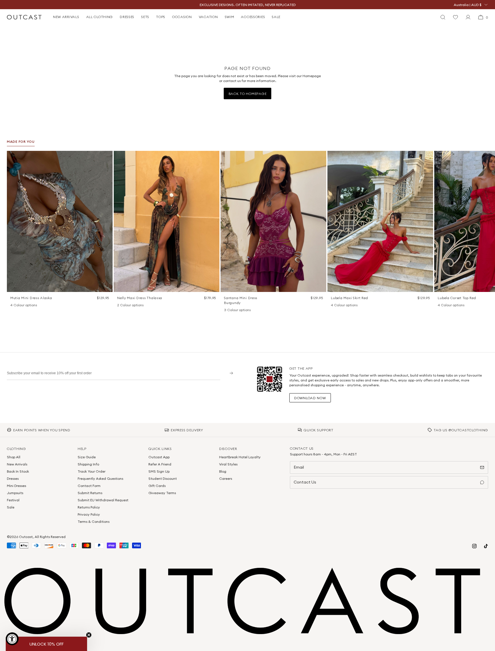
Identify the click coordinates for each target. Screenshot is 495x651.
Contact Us (305, 482)
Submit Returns (90, 493)
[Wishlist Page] (455, 17)
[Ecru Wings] (28, 305)
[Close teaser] (89, 635)
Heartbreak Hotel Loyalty (240, 457)
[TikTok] (486, 546)
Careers (225, 478)
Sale (10, 507)
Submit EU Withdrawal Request (103, 500)
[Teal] (242, 310)
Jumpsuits (15, 493)
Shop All (13, 457)
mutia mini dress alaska (31, 298)
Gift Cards (157, 486)
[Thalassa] (120, 305)
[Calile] (20, 305)
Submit (229, 373)
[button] (106, 157)
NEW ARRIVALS (66, 17)
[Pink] (341, 305)
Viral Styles (228, 464)
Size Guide (87, 457)
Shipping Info (88, 464)
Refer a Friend (159, 464)
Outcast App (159, 457)
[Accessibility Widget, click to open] (12, 638)
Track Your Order (91, 471)
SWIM (229, 17)
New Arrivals (17, 464)
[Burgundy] (227, 310)
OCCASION (182, 17)
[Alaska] (13, 305)
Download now (310, 398)
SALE (276, 17)
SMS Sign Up (159, 471)
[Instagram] (474, 546)
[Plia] (35, 305)
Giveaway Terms (162, 493)
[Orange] (234, 310)
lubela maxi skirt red (349, 298)
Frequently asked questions (100, 478)
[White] (127, 305)
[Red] (348, 305)
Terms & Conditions (93, 521)
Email (299, 467)
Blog (222, 471)
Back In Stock (18, 471)
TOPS (160, 17)
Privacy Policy (89, 514)
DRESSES (127, 17)
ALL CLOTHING (99, 17)
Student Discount (162, 478)
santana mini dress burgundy (240, 300)
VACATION (208, 17)
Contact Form (89, 486)
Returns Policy (89, 507)
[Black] (334, 305)
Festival (13, 500)
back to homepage (248, 93)
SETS (145, 17)
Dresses (13, 478)
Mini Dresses (16, 486)
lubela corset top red (457, 298)
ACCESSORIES (253, 17)
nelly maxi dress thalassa (139, 298)
